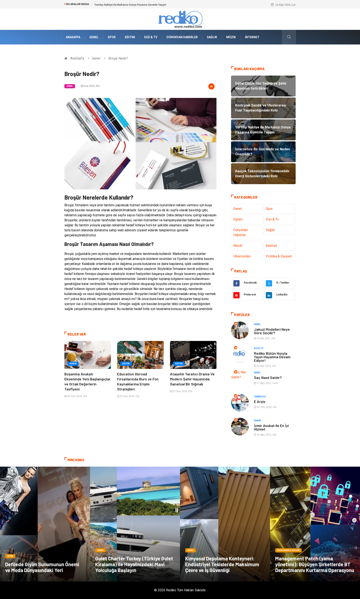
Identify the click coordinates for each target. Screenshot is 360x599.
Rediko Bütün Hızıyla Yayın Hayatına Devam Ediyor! (272, 357)
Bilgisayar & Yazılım (288, 550)
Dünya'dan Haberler (182, 37)
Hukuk (73, 363)
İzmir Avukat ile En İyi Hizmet (271, 427)
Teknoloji (260, 396)
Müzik (231, 37)
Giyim (10, 556)
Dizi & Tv (150, 37)
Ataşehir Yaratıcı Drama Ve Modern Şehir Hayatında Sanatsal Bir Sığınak (192, 379)
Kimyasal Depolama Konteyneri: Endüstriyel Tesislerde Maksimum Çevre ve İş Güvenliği (222, 564)
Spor (112, 37)
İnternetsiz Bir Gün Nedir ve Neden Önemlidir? (121, 4)
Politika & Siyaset (279, 256)
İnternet (252, 37)
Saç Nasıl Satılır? (268, 377)
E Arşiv (259, 401)
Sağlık (212, 37)
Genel (94, 37)
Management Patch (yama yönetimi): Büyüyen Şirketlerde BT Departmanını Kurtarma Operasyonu (314, 564)
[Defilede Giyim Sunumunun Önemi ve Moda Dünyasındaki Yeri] (45, 524)
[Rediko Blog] (180, 19)
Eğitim (130, 37)
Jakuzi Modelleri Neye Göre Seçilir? (272, 331)
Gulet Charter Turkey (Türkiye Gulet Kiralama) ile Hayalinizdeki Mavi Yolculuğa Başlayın (134, 564)
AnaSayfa (73, 37)
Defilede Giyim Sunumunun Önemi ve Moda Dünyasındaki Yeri (42, 567)
